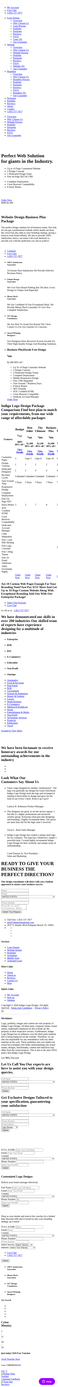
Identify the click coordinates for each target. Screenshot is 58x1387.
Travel (10, 725)
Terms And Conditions (21, 1008)
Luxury (10, 699)
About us (11, 975)
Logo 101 (17, 39)
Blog (9, 983)
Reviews (17, 34)
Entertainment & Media (18, 712)
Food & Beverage (15, 683)
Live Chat (12, 10)
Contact (10, 109)
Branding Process (21, 79)
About (10, 106)
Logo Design (13, 18)
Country (5, 1156)
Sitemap (11, 1000)
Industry (5, 1247)
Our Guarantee (20, 42)
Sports (10, 709)
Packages (17, 31)
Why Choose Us (21, 23)
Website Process (20, 52)
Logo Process (19, 26)
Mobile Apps (13, 958)
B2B (9, 688)
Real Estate (12, 685)
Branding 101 (19, 93)
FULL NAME (8, 1149)
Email (4, 1153)
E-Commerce (13, 704)
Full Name (6, 1187)
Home (10, 972)
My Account (13, 7)
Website (11, 44)
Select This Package (16, 602)
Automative (12, 680)
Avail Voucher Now (10, 1359)
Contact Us (12, 980)
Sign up (10, 997)
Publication (12, 723)
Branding (11, 71)
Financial (11, 720)
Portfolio (17, 28)
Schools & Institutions (17, 693)
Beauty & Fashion (15, 696)
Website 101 (19, 66)
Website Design (14, 950)
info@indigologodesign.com (20, 922)
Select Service (7, 1244)
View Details (19, 451)
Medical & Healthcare (17, 707)
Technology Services (17, 717)
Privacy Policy (42, 1008)
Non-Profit (12, 715)
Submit (5, 1168)
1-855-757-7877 (14, 13)
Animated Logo (14, 961)
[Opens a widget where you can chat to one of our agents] (47, 1382)
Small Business (14, 701)
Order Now (6, 200)
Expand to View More (11, 730)
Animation (12, 955)
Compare (11, 251)
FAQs (16, 36)
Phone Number (8, 1161)
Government (13, 691)
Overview (17, 20)
